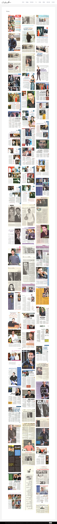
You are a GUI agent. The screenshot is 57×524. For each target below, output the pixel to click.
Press (36, 2)
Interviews (31, 2)
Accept (50, 522)
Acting (40, 2)
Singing (27, 2)
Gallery (44, 2)
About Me (48, 2)
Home (23, 2)
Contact (53, 2)
